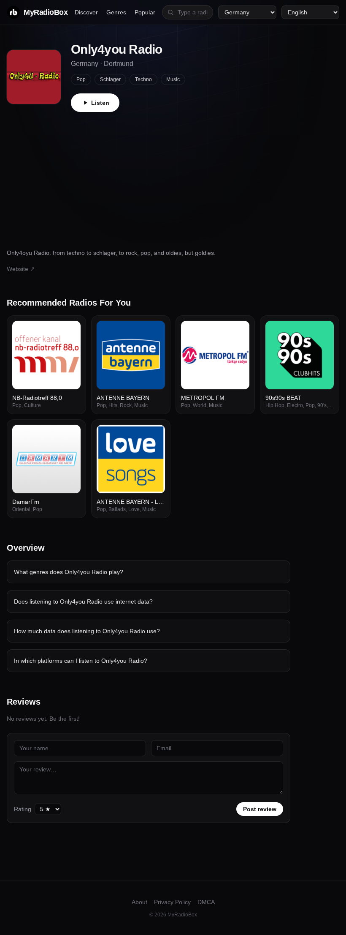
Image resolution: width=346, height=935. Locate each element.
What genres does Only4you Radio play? (68, 572)
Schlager (110, 79)
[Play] (69, 331)
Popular (145, 12)
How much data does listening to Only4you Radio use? (87, 631)
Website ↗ (21, 268)
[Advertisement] (173, 175)
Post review (259, 809)
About (139, 902)
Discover (86, 12)
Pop (81, 79)
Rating (22, 809)
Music (173, 79)
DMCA (206, 902)
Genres (116, 12)
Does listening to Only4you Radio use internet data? (83, 601)
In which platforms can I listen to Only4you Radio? (80, 660)
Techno (143, 79)
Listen (100, 102)
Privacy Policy (172, 902)
